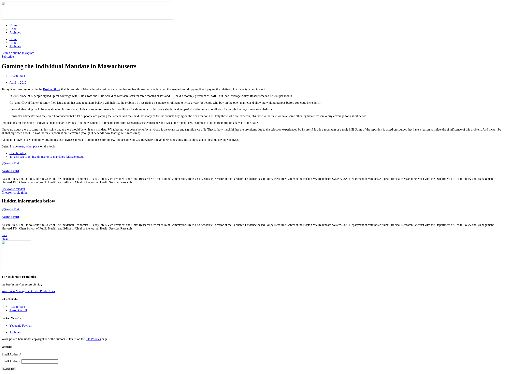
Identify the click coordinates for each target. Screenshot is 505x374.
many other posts (28, 146)
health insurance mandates (48, 156)
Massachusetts (75, 156)
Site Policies (93, 339)
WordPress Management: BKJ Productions (28, 291)
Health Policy (17, 153)
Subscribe (9, 368)
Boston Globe (51, 89)
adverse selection (20, 156)
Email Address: (11, 361)
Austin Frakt (10, 171)
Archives (15, 32)
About (13, 29)
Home (13, 25)
